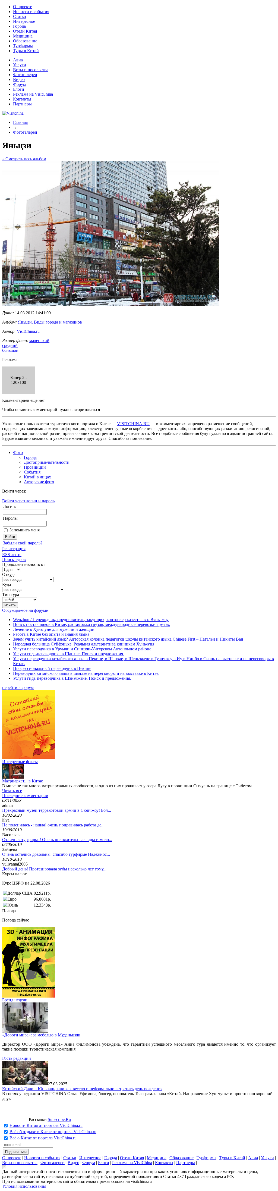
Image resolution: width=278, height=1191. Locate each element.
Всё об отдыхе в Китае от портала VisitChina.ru (53, 1131)
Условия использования (24, 1186)
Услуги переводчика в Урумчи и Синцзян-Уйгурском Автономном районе (82, 649)
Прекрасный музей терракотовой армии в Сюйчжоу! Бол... (56, 810)
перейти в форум (18, 687)
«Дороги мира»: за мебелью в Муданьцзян (41, 1035)
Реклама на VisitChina (33, 94)
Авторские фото (39, 481)
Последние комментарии (25, 795)
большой (10, 350)
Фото (18, 452)
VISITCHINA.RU (133, 423)
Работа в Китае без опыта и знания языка (51, 634)
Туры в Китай (26, 50)
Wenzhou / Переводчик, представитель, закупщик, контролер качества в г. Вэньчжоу (91, 619)
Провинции (35, 467)
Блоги (18, 89)
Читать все (12, 790)
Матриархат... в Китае (22, 781)
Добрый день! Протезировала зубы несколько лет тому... (54, 869)
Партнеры (22, 104)
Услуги (19, 64)
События (32, 472)
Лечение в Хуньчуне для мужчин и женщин (53, 629)
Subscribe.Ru (59, 1119)
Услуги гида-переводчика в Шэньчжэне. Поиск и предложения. (72, 678)
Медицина (23, 36)
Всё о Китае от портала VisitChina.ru (43, 1138)
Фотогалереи (25, 74)
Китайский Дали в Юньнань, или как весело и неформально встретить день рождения (82, 1088)
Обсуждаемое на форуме (25, 610)
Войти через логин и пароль (28, 501)
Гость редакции (16, 1058)
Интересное (24, 21)
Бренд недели (14, 1000)
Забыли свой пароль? (22, 543)
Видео (19, 79)
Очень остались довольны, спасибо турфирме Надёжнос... (56, 854)
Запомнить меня (25, 530)
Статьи (19, 16)
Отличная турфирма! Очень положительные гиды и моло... (57, 839)
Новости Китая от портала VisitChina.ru (46, 1125)
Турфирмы (23, 45)
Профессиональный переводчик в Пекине (52, 668)
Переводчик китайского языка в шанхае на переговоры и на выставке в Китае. (86, 673)
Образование (25, 41)
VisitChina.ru (28, 331)
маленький (39, 340)
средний (10, 345)
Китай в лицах (37, 477)
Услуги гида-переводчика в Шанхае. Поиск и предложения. (68, 653)
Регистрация (14, 548)
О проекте (22, 6)
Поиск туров (14, 559)
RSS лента (11, 554)
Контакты (22, 99)
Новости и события (31, 11)
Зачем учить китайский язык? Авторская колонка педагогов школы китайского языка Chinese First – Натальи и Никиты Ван (128, 639)
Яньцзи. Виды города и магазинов (50, 322)
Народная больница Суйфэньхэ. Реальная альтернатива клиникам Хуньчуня (83, 644)
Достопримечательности (47, 462)
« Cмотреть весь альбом (24, 158)
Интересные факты (20, 761)
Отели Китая (25, 31)
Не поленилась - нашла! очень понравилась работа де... (53, 825)
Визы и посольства (30, 69)
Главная (20, 122)
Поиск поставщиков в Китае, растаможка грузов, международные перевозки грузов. (91, 624)
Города (19, 26)
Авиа (18, 60)
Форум (19, 84)
